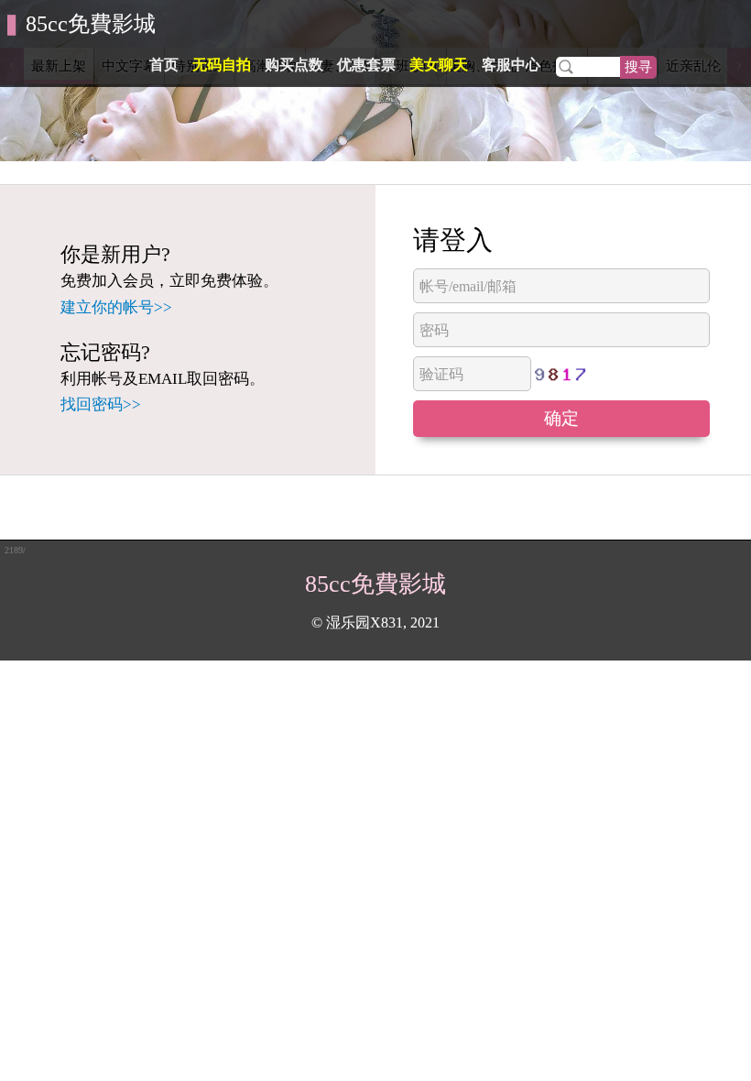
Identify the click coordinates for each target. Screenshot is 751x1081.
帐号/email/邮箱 (468, 286)
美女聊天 (438, 64)
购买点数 (294, 64)
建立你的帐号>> (116, 307)
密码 (434, 330)
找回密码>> (100, 404)
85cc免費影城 (91, 24)
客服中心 (511, 64)
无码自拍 (221, 64)
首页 (164, 64)
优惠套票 (366, 64)
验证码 (441, 374)
